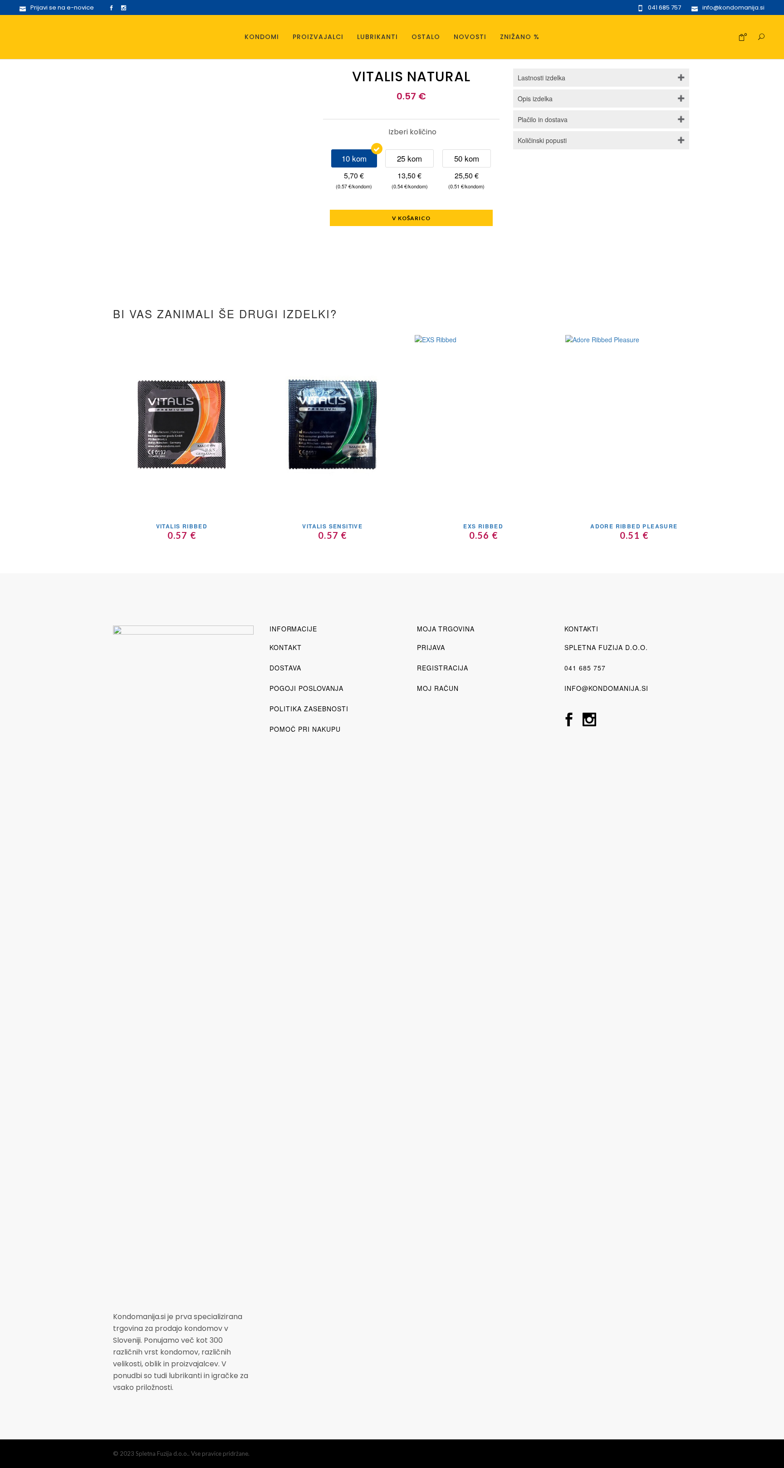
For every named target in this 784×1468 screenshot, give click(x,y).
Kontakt (286, 647)
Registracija (442, 667)
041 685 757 (585, 667)
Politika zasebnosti (309, 708)
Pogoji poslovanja (306, 688)
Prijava (431, 647)
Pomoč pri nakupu (305, 729)
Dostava (285, 667)
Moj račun (438, 688)
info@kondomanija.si (606, 688)
